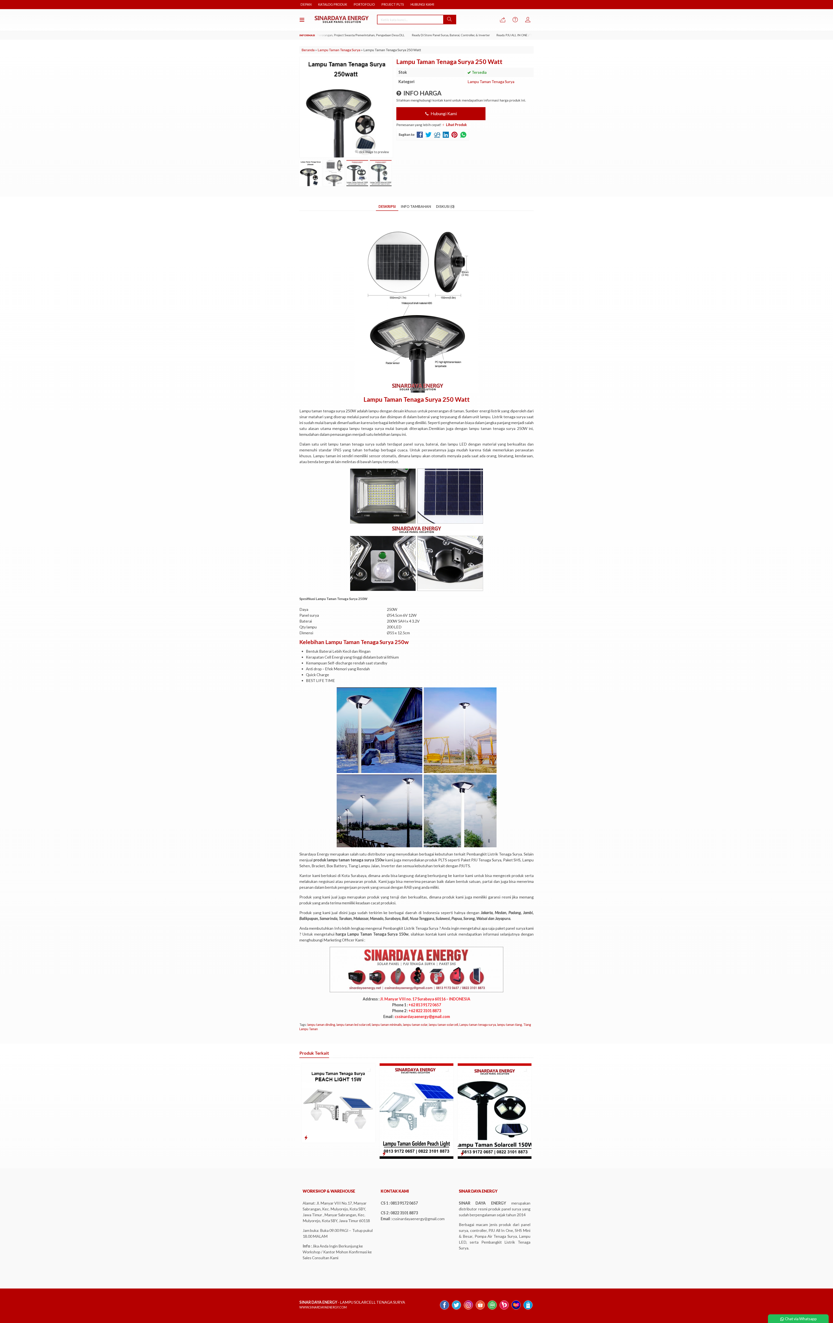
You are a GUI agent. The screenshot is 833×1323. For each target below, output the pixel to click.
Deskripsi (387, 206)
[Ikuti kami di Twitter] (456, 1309)
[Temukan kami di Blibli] (528, 1309)
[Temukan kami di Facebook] (444, 1309)
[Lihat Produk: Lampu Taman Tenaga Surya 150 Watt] (462, 1153)
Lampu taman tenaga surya (477, 1024)
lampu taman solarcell (443, 1024)
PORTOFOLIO (364, 4)
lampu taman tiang (509, 1024)
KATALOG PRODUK (332, 4)
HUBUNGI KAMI (422, 4)
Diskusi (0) (445, 206)
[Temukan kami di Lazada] (516, 1309)
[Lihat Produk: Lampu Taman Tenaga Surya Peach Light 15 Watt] (306, 1137)
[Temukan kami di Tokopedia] (492, 1309)
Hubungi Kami (443, 113)
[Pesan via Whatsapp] (502, 20)
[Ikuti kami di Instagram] (468, 1309)
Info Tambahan (416, 206)
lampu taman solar (415, 1024)
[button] (449, 19)
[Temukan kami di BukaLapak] (504, 1309)
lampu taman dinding (321, 1024)
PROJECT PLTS (392, 4)
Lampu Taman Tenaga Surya (490, 81)
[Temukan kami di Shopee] (480, 1309)
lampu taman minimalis (387, 1024)
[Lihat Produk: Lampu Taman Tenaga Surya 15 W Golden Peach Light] (384, 1153)
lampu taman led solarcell (353, 1024)
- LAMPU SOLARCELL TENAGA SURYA (352, 1302)
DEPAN (306, 4)
